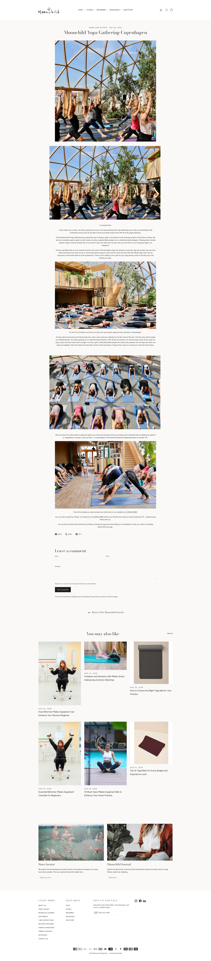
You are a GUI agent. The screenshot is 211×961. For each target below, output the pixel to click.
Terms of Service (108, 596)
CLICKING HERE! (131, 512)
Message (57, 566)
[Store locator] (71, 842)
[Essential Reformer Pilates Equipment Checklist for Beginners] (59, 753)
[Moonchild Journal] (140, 842)
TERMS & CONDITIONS (46, 927)
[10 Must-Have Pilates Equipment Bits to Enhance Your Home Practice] (105, 753)
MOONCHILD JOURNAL (46, 913)
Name (56, 556)
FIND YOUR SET (43, 909)
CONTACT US (43, 939)
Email (107, 556)
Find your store (45, 877)
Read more (112, 877)
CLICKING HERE (97, 517)
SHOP (80, 10)
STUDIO (90, 10)
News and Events (98, 27)
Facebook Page (142, 243)
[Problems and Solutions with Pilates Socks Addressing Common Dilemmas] (105, 656)
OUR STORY (128, 10)
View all (170, 633)
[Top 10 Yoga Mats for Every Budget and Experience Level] (151, 743)
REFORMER (101, 10)
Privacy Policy (94, 596)
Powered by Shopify (115, 953)
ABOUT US (42, 905)
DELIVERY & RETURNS (46, 924)
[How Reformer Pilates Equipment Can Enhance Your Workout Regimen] (59, 673)
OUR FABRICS (43, 916)
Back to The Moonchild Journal (107, 612)
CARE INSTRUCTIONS (46, 920)
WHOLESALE (115, 10)
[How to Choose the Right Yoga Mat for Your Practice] (151, 663)
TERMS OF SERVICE (45, 931)
